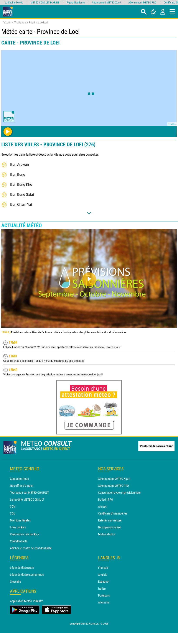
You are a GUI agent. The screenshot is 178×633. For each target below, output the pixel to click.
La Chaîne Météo (14, 2)
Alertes (102, 506)
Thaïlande (20, 22)
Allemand (104, 602)
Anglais (102, 574)
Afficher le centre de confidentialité (31, 548)
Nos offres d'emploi (21, 485)
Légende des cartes (22, 567)
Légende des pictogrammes (27, 574)
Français (103, 567)
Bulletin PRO (105, 499)
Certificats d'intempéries (112, 513)
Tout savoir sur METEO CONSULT (29, 492)
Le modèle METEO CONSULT (27, 499)
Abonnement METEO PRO (113, 485)
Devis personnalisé (109, 527)
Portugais (104, 595)
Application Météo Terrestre (26, 601)
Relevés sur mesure (110, 520)
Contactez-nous (19, 478)
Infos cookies (18, 527)
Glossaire (15, 581)
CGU (12, 513)
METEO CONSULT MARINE (44, 2)
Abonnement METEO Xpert (114, 478)
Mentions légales (20, 520)
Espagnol (103, 581)
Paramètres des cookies (24, 534)
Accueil (7, 22)
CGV (12, 506)
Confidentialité (19, 541)
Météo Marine (106, 534)
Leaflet (172, 124)
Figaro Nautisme (75, 2)
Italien (102, 588)
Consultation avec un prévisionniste (119, 492)
